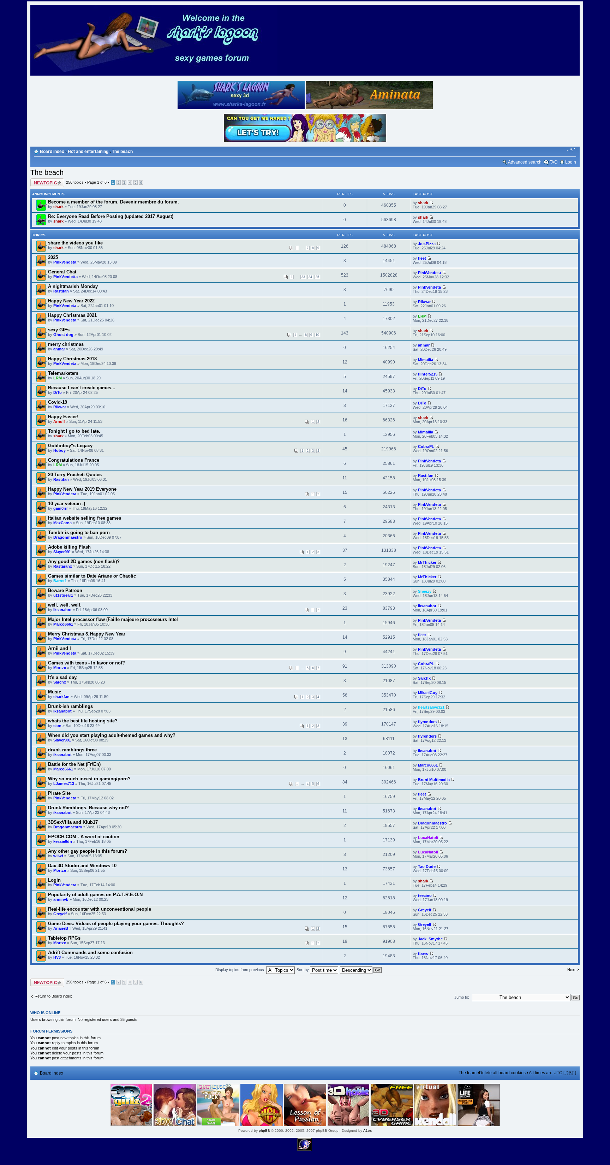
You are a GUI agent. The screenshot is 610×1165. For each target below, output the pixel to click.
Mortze (59, 668)
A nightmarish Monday (73, 286)
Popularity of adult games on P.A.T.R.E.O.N (95, 894)
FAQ (553, 162)
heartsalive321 (431, 707)
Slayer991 (62, 552)
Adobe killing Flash (69, 547)
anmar (59, 349)
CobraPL (426, 446)
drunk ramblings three (72, 749)
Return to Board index (53, 996)
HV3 (57, 957)
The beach (122, 151)
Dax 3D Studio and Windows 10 (82, 865)
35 (317, 277)
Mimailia (425, 359)
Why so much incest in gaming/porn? (89, 778)
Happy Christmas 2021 (72, 315)
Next (571, 970)
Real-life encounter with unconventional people (99, 909)
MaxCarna (62, 523)
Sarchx (59, 682)
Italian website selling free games (84, 518)
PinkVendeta (64, 262)
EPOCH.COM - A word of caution (83, 836)
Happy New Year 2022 (71, 300)
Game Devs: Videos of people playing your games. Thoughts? (116, 923)
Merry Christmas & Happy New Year (86, 634)
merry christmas (66, 344)
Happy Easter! (63, 416)
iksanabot (62, 610)
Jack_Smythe (430, 939)
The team (468, 1072)
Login (570, 162)
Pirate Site (59, 793)
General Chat (62, 271)
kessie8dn (62, 841)
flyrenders (427, 722)
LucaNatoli (428, 837)
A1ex (367, 1131)
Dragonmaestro (67, 537)
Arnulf (59, 421)
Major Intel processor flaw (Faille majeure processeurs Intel (113, 619)
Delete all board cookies (502, 1072)
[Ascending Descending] (361, 970)
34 (310, 277)
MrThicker (427, 562)
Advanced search (525, 162)
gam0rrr (60, 508)
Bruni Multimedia (434, 779)
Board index (52, 151)
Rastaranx (62, 566)
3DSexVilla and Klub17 (73, 822)
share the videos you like (75, 243)
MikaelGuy (427, 693)
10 (317, 335)
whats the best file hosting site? (83, 720)
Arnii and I (59, 648)
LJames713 (63, 783)
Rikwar (424, 302)
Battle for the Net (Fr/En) (74, 764)
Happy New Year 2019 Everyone (82, 489)
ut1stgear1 (63, 595)
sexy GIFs (59, 329)
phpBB (264, 1131)
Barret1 (60, 581)
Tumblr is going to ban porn (79, 532)
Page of (97, 182)
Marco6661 (63, 624)
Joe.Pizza (427, 244)
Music (54, 691)
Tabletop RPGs (64, 938)
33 (303, 277)
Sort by (303, 970)
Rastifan (61, 291)
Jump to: (461, 997)
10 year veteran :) (66, 503)
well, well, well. (65, 605)
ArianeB (60, 928)
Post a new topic (44, 180)
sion (57, 725)
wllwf (58, 856)
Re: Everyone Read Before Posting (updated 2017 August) (110, 216)
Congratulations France (73, 460)
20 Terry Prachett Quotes (75, 474)
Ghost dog (63, 334)
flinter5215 (427, 374)
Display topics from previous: (240, 970)
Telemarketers (63, 373)
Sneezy (424, 591)
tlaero (423, 953)
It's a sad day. (63, 677)
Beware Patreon (65, 590)
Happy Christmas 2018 (72, 358)
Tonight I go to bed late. (74, 431)
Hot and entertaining (88, 151)
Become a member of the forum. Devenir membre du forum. (113, 202)
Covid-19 (57, 402)
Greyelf (60, 914)
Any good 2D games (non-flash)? (84, 561)
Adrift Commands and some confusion (90, 952)
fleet (422, 258)
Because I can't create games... (81, 387)
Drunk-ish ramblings (70, 706)
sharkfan (61, 696)
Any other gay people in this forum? (87, 851)
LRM (422, 316)
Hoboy (59, 450)
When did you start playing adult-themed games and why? (111, 735)
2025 (53, 257)
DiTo (57, 392)
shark (58, 207)
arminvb (60, 899)
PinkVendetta (65, 276)
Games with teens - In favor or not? (86, 663)
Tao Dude (427, 866)
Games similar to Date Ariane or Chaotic (92, 576)
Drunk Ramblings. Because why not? (88, 807)
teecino (425, 895)
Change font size (571, 150)
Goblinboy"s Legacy (70, 445)
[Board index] (153, 74)
